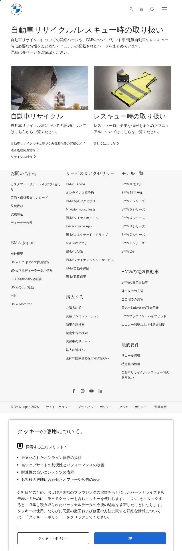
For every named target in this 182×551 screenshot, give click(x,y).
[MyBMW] (131, 9)
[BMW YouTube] (91, 392)
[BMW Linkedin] (100, 392)
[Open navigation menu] (164, 9)
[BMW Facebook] (74, 392)
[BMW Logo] (16, 9)
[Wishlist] (152, 9)
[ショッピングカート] (142, 9)
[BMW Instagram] (82, 392)
